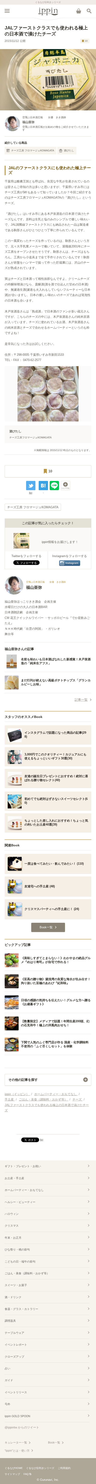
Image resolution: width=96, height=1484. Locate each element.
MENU (7, 11)
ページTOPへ (48, 1128)
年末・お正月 (13, 1237)
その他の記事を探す (23, 1080)
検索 (89, 11)
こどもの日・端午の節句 (20, 1261)
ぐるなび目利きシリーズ (40, 1468)
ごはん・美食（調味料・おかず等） (27, 1273)
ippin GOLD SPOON (17, 1416)
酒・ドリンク (13, 1297)
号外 (7, 1404)
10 (86, 41)
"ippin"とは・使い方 (17, 1450)
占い (7, 1368)
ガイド (9, 1380)
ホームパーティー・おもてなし (24, 1190)
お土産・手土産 (14, 1178)
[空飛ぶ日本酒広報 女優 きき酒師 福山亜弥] (35, 593)
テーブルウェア (14, 1332)
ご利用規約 (64, 1468)
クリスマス (12, 1225)
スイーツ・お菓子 (16, 1285)
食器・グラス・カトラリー (21, 1309)
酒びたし (69, 150)
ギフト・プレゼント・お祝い (23, 1166)
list (30, 492)
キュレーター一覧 (16, 1442)
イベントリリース (16, 1392)
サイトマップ (12, 1474)
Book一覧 (54, 1442)
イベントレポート (16, 1344)
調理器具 (10, 1320)
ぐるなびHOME (14, 1468)
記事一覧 (81, 699)
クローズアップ (14, 1356)
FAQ (26, 1474)
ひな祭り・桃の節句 (17, 1249)
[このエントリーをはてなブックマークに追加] (43, 485)
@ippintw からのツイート (22, 1427)
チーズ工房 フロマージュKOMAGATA (32, 150)
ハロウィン (12, 1214)
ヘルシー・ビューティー (20, 1202)
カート (78, 11)
